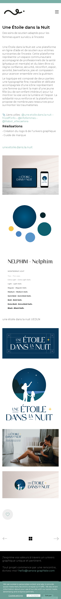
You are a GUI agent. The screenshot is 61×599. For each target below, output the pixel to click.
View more (39, 591)
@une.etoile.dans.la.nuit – (37, 114)
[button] (57, 12)
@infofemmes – (28, 118)
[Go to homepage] (14, 12)
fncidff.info (9, 118)
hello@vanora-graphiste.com (36, 570)
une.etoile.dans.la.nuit (17, 147)
